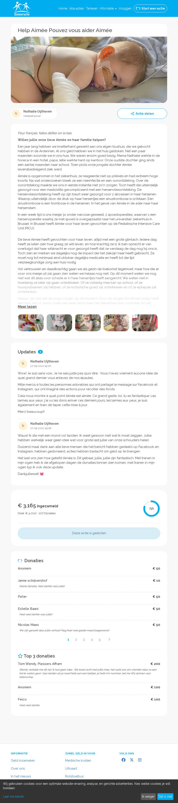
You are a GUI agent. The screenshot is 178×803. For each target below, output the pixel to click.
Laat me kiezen (13, 796)
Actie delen (145, 113)
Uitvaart (71, 768)
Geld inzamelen (23, 760)
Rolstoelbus (74, 776)
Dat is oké (165, 796)
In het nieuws (21, 776)
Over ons (18, 768)
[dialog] (89, 791)
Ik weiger (148, 796)
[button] (108, 8)
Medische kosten (78, 760)
